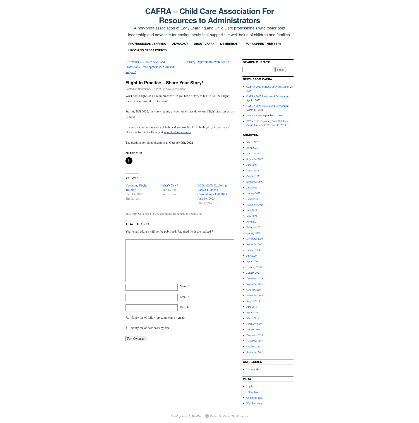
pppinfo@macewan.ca (177, 132)
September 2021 (254, 204)
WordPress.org (254, 403)
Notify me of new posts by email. (151, 328)
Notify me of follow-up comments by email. (158, 317)
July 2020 (251, 255)
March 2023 (252, 170)
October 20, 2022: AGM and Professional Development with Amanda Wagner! (150, 67)
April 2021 (252, 221)
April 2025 (252, 147)
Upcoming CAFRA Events (147, 50)
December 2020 (254, 238)
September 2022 (254, 181)
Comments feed (254, 397)
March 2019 (252, 318)
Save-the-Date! (254, 115)
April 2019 (252, 312)
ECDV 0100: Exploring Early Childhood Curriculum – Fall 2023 (212, 189)
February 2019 (254, 323)
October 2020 (253, 250)
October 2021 (253, 198)
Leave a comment (174, 89)
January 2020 (253, 272)
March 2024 (252, 153)
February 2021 (254, 227)
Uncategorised (163, 214)
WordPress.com (239, 416)
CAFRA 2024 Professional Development (267, 105)
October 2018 (253, 346)
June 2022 (251, 187)
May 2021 (251, 216)
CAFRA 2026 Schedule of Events (264, 86)
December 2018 (254, 335)
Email (185, 297)
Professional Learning (147, 43)
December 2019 (254, 278)
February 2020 (254, 267)
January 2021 (253, 233)
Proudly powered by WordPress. (187, 416)
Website (184, 307)
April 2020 (252, 261)
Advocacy (180, 43)
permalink (197, 214)
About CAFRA (204, 43)
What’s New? (169, 185)
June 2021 (251, 210)
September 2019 (254, 295)
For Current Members (263, 43)
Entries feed (252, 392)
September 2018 (254, 352)
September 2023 (254, 159)
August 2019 (253, 301)
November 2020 (254, 244)
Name (184, 286)
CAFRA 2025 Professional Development (267, 96)
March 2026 (252, 142)
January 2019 (253, 329)
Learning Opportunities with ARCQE (210, 62)
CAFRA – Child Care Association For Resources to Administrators (209, 15)
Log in (249, 386)
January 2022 (253, 193)
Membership (230, 43)
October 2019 (253, 289)
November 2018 (254, 340)
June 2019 (251, 306)
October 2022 (253, 176)
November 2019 (254, 284)
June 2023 (251, 164)
